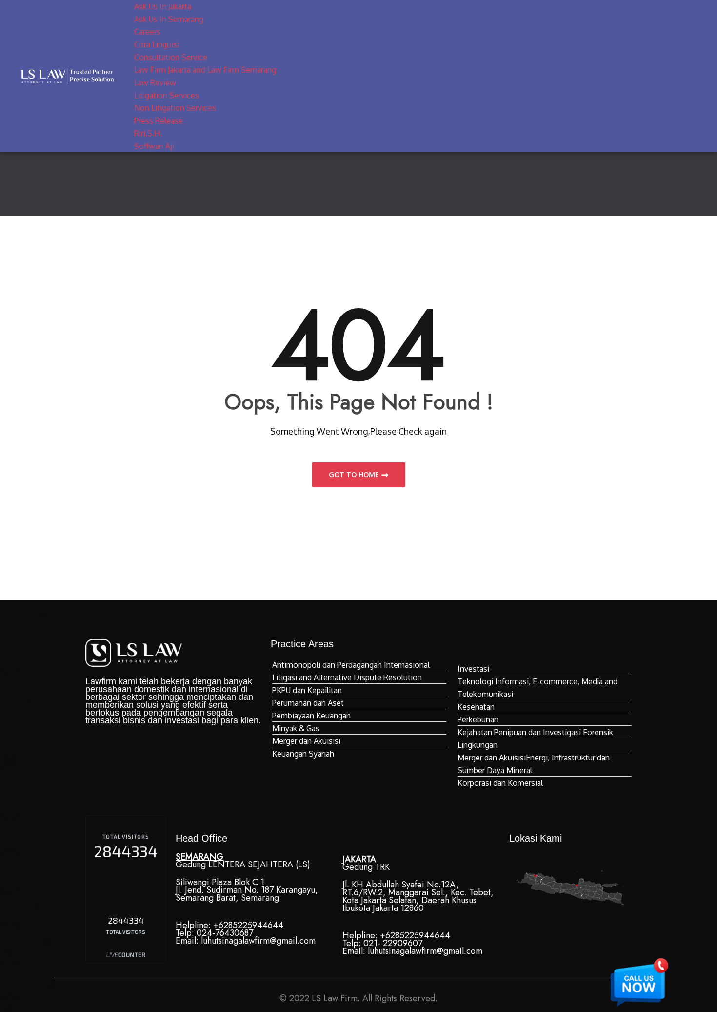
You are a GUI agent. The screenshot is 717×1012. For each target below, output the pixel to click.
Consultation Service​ (170, 57)
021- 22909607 (392, 943)
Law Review (155, 82)
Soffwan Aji (154, 146)
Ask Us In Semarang (168, 19)
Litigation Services (166, 95)
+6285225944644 (248, 925)
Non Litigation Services (175, 108)
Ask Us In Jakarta (162, 6)
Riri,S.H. (148, 133)
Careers (147, 32)
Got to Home (354, 474)
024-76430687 (225, 933)
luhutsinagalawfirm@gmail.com (258, 940)
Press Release (158, 121)
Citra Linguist (157, 44)
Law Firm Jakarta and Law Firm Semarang (205, 70)
